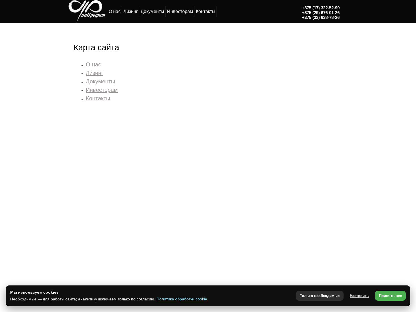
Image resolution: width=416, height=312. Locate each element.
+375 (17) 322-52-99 (321, 7)
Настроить (359, 296)
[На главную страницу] (86, 21)
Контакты (205, 11)
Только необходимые (320, 296)
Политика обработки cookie (181, 299)
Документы (152, 11)
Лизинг (130, 11)
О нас (115, 11)
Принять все (390, 296)
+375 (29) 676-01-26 (321, 12)
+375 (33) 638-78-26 (321, 17)
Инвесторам (180, 11)
